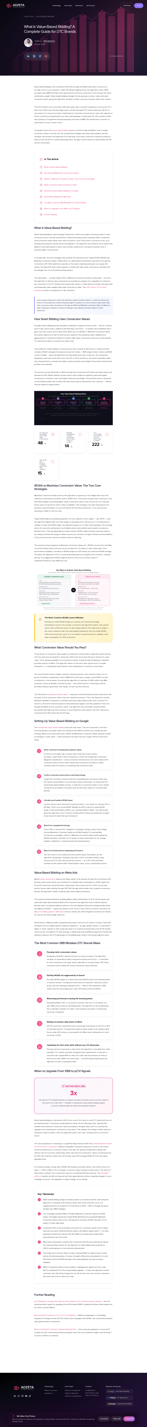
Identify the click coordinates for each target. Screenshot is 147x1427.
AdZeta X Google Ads (72, 1390)
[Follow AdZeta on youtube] (26, 1396)
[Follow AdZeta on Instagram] (19, 1396)
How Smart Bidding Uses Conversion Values (60, 173)
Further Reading (49, 214)
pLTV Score (91, 5)
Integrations (48, 1393)
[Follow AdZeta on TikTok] (30, 1396)
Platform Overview (50, 1390)
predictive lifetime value (58, 694)
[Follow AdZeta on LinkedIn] (15, 1396)
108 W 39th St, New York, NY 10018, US (92, 1394)
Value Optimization (95, 1353)
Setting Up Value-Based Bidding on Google (59, 191)
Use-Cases (68, 5)
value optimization (47, 879)
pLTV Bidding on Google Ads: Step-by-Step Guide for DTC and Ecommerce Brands (67, 1301)
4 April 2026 (28, 16)
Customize (104, 1419)
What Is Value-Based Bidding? (54, 167)
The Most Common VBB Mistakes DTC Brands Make (63, 203)
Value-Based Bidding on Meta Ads (56, 197)
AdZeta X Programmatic (73, 1396)
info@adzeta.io (90, 1390)
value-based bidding (61, 130)
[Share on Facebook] (40, 56)
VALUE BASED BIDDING (45, 16)
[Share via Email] (46, 56)
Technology (56, 5)
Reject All (116, 1419)
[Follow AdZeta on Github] (22, 1396)
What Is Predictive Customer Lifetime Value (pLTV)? (55, 1329)
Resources (79, 5)
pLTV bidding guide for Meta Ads (50, 912)
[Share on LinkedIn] (28, 56)
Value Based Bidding (77, 1353)
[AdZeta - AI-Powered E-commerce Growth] (24, 1388)
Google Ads (61, 1353)
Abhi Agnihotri (49, 41)
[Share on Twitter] (34, 56)
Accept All (129, 1419)
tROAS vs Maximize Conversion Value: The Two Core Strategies (68, 179)
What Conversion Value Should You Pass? (59, 185)
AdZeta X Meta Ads (71, 1393)
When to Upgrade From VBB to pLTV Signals (60, 208)
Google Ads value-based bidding (51, 727)
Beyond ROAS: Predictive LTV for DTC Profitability (54, 1315)
